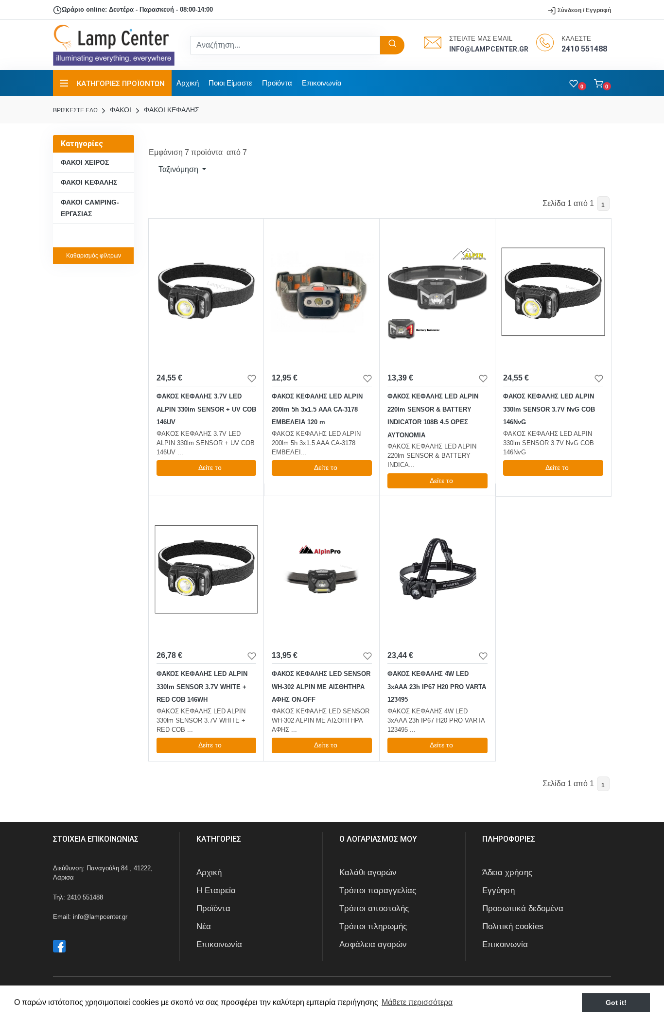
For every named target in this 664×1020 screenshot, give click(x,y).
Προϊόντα (277, 83)
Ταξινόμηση (178, 169)
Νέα (203, 926)
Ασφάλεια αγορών (373, 944)
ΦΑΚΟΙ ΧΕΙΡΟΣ (85, 162)
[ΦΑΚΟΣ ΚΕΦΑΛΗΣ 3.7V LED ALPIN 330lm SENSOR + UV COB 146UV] (206, 291)
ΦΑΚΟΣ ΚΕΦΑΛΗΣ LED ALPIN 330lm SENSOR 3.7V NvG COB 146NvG (549, 409)
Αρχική (187, 83)
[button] (602, 83)
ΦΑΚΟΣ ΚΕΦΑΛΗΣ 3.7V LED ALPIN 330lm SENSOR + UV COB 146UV (206, 409)
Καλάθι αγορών (368, 872)
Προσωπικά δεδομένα (522, 908)
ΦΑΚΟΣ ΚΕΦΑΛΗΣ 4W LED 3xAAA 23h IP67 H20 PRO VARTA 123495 (436, 686)
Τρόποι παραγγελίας (377, 890)
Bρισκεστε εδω (76, 110)
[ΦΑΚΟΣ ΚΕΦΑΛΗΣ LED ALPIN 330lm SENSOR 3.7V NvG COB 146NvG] (553, 291)
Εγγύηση (498, 890)
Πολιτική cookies (512, 926)
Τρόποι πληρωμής (373, 926)
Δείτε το (210, 467)
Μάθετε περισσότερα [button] (417, 1002)
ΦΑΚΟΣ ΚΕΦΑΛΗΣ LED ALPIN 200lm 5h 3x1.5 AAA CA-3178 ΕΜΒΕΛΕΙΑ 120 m (317, 409)
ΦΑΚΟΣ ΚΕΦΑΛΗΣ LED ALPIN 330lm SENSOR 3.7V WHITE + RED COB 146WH (202, 686)
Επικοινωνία (322, 83)
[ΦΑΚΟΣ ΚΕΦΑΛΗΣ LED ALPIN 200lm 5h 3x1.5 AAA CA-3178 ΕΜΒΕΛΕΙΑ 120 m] (322, 291)
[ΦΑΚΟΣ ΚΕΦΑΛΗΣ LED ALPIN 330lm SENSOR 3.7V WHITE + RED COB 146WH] (206, 569)
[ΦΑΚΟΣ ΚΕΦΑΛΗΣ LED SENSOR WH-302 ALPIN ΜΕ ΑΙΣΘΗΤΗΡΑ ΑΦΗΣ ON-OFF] (322, 569)
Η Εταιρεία (216, 890)
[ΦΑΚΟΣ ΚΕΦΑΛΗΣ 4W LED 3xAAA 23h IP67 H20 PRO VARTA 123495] (437, 569)
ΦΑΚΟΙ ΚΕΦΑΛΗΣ (170, 110)
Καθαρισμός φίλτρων (93, 255)
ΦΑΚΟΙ (119, 110)
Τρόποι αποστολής (374, 908)
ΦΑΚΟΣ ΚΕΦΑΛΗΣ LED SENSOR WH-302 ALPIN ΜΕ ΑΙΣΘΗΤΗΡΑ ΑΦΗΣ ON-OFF (321, 686)
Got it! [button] (616, 1002)
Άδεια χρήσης (507, 872)
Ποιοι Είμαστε (230, 83)
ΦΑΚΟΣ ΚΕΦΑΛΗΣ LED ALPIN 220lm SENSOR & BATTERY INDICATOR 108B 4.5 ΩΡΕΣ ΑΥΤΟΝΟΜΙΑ (432, 415)
